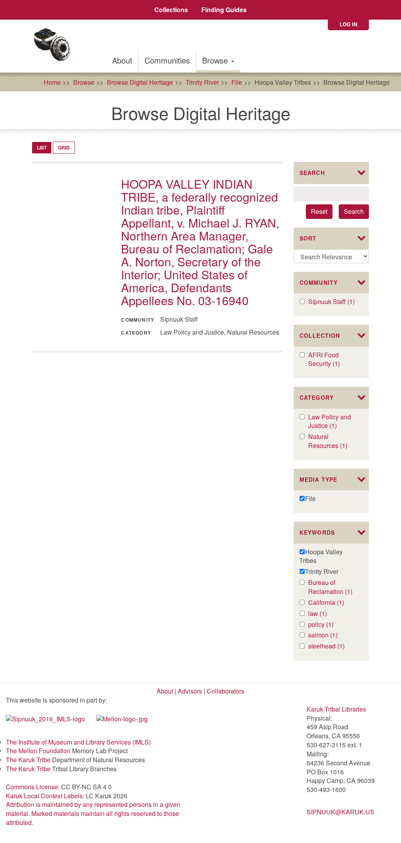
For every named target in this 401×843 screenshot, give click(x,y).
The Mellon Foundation (38, 750)
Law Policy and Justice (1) (332, 422)
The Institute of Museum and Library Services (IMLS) (78, 742)
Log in (348, 24)
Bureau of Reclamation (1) (333, 587)
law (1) (325, 613)
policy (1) (329, 624)
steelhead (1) (333, 646)
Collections (171, 9)
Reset (319, 211)
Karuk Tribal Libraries (336, 709)
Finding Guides (224, 9)
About (122, 60)
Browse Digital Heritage (140, 82)
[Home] (54, 46)
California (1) (333, 602)
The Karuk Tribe (28, 759)
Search (354, 211)
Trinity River (202, 82)
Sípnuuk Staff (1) (333, 301)
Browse (216, 60)
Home (52, 82)
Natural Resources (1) (333, 441)
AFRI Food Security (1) (333, 360)
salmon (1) (333, 635)
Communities (167, 60)
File (236, 82)
